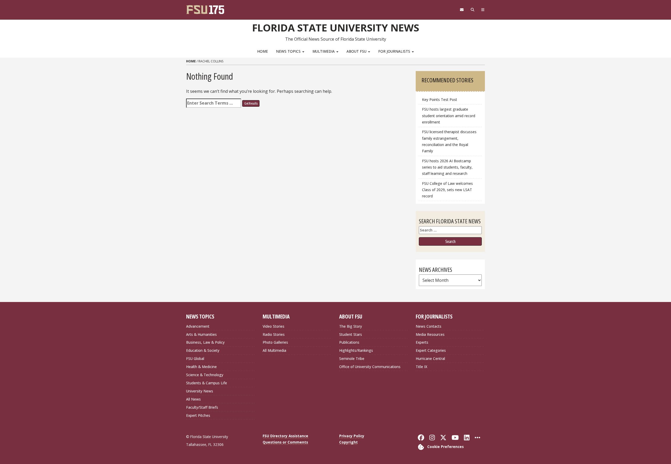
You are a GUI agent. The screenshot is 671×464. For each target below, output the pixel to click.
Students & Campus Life (206, 382)
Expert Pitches (198, 415)
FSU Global (195, 358)
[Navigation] (483, 9)
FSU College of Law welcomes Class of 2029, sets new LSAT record (447, 189)
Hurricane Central (430, 358)
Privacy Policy (351, 435)
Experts (422, 342)
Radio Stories (274, 334)
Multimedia (324, 51)
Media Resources (430, 334)
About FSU (357, 51)
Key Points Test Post (439, 99)
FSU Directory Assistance (285, 435)
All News (193, 399)
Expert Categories (431, 350)
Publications (349, 342)
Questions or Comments (285, 442)
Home (262, 51)
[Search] (472, 9)
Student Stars (350, 334)
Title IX (421, 366)
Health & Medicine (201, 366)
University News (199, 391)
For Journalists (394, 51)
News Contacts (428, 326)
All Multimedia (274, 350)
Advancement (197, 326)
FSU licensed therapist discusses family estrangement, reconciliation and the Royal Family (449, 141)
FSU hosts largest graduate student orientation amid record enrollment (448, 115)
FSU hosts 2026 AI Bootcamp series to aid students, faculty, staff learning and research (447, 167)
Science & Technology (204, 374)
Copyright (348, 442)
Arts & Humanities (201, 334)
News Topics (289, 51)
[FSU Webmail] (461, 9)
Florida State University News (335, 27)
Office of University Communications (370, 366)
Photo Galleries (275, 342)
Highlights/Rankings (356, 350)
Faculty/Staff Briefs (202, 407)
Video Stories (273, 326)
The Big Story (350, 326)
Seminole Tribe (351, 358)
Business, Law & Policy (205, 342)
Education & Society (202, 350)
